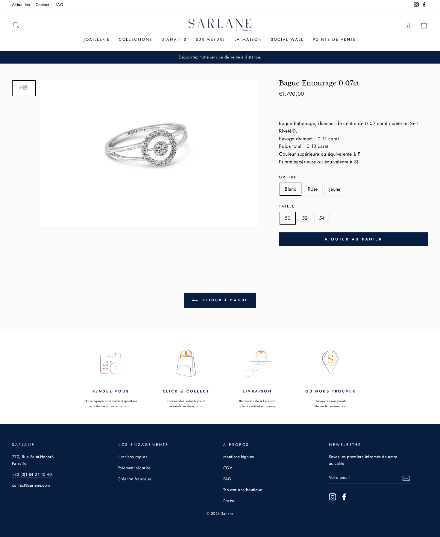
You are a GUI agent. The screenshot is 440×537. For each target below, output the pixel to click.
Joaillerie (97, 39)
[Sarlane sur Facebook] (344, 496)
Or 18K (288, 177)
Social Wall (287, 39)
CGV (227, 468)
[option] (220, 57)
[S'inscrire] (406, 478)
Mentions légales (238, 457)
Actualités (21, 4)
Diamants (174, 39)
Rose (313, 189)
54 (322, 218)
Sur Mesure (210, 39)
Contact (42, 4)
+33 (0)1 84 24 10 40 (32, 474)
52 (305, 218)
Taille (287, 206)
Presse (229, 501)
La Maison (248, 39)
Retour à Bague (224, 300)
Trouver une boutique (242, 490)
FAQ (59, 4)
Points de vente (334, 39)
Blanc (290, 189)
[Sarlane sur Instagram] (332, 496)
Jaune (335, 189)
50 (288, 218)
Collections (135, 39)
